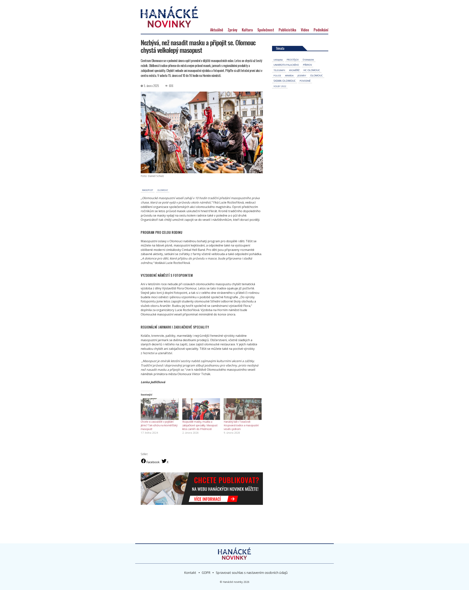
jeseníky (302, 75)
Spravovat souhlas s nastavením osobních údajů (252, 572)
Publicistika (287, 30)
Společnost (265, 30)
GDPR (206, 572)
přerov (307, 64)
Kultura (247, 30)
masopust (147, 190)
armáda (289, 75)
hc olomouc (312, 70)
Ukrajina (278, 59)
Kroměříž (294, 70)
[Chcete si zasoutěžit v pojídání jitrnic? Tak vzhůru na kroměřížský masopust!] (160, 409)
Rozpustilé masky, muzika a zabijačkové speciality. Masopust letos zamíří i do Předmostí (199, 425)
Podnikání (321, 30)
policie (277, 75)
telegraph (279, 70)
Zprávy (232, 30)
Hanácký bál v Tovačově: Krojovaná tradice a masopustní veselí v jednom (241, 425)
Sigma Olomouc (285, 80)
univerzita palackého (286, 64)
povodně (305, 80)
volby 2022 (280, 86)
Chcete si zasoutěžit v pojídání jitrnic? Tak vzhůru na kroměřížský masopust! (159, 425)
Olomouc (162, 190)
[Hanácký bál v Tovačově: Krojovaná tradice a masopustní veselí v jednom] (243, 409)
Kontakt (190, 572)
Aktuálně (216, 30)
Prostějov (293, 59)
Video (305, 30)
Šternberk (308, 59)
